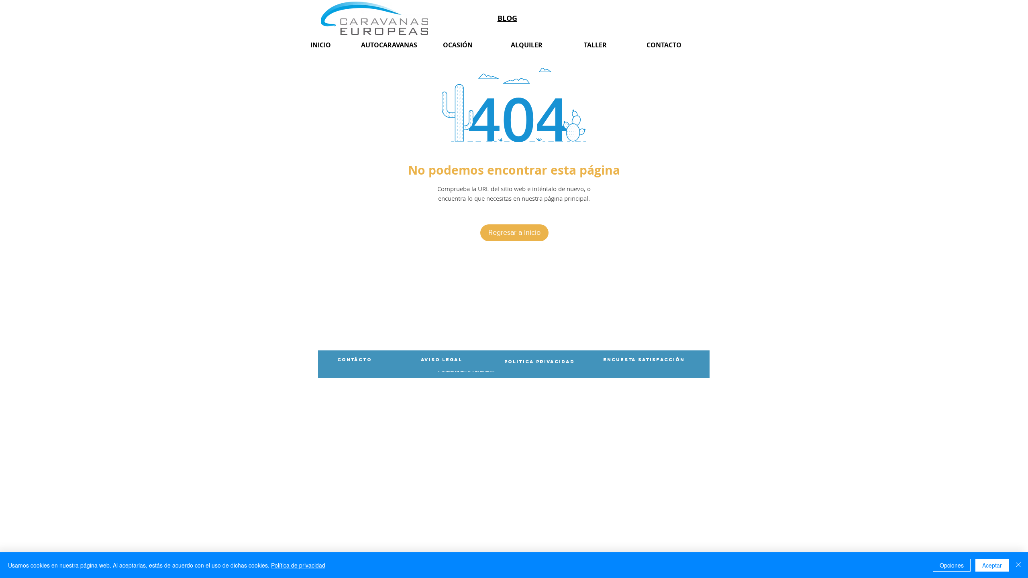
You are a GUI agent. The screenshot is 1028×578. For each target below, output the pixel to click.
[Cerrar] (1018, 565)
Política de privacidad (298, 565)
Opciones (952, 565)
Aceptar (992, 565)
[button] (466, 372)
